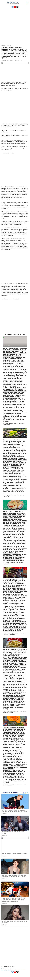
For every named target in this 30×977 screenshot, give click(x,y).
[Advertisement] (15, 26)
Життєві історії (18, 60)
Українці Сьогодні (12, 2)
